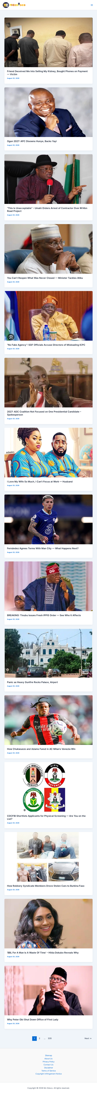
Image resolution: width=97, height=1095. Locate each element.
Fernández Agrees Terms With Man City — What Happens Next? (43, 548)
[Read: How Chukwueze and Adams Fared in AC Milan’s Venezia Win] (48, 720)
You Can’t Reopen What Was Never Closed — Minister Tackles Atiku (45, 277)
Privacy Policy (48, 1062)
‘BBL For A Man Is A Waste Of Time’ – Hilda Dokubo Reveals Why (43, 952)
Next (88, 1038)
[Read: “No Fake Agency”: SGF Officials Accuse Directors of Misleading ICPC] (48, 315)
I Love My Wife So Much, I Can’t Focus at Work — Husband (40, 481)
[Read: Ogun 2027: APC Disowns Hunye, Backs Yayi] (48, 112)
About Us (48, 1059)
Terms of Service (48, 1071)
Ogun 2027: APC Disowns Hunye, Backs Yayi (32, 141)
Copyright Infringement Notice (48, 1074)
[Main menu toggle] (91, 5)
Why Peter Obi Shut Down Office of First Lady (32, 1019)
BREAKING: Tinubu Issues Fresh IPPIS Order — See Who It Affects (44, 615)
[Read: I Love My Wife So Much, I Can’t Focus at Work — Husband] (48, 452)
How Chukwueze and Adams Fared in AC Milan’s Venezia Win (41, 749)
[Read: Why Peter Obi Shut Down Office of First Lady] (48, 990)
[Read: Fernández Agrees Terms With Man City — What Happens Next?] (48, 519)
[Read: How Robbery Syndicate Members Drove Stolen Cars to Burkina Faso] (48, 856)
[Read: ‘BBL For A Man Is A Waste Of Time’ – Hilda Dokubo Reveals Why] (48, 923)
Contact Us (48, 1065)
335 (50, 1038)
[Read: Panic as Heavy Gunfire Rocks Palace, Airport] (48, 653)
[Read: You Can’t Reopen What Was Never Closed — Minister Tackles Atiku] (48, 249)
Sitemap (48, 1055)
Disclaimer (48, 1068)
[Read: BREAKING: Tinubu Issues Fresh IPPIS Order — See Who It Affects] (48, 586)
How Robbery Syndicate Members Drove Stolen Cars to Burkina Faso (45, 885)
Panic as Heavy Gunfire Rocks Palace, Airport (32, 682)
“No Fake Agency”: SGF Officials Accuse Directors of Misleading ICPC (46, 344)
